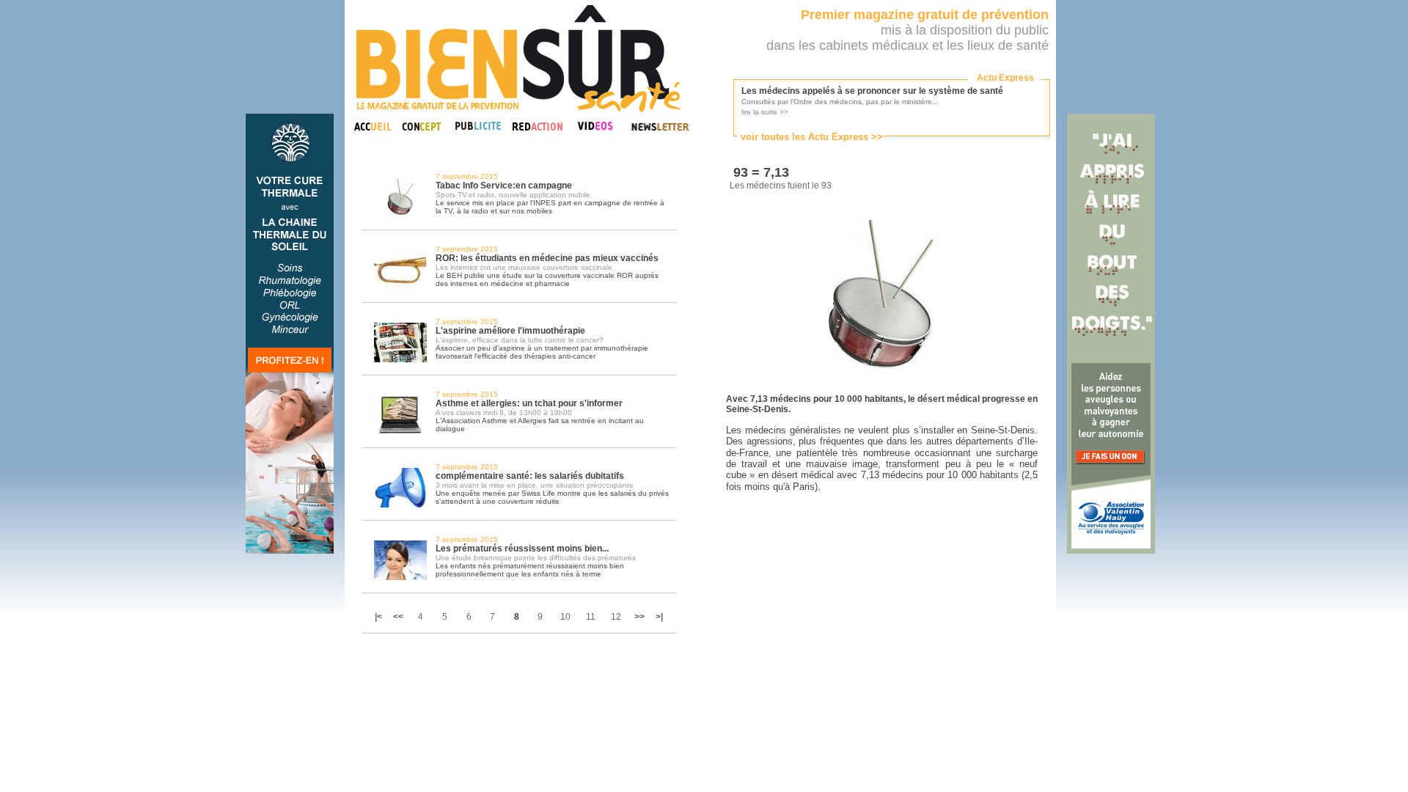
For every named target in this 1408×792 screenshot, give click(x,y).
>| (659, 617)
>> (639, 617)
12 (616, 617)
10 (565, 617)
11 (590, 617)
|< (379, 617)
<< (398, 617)
